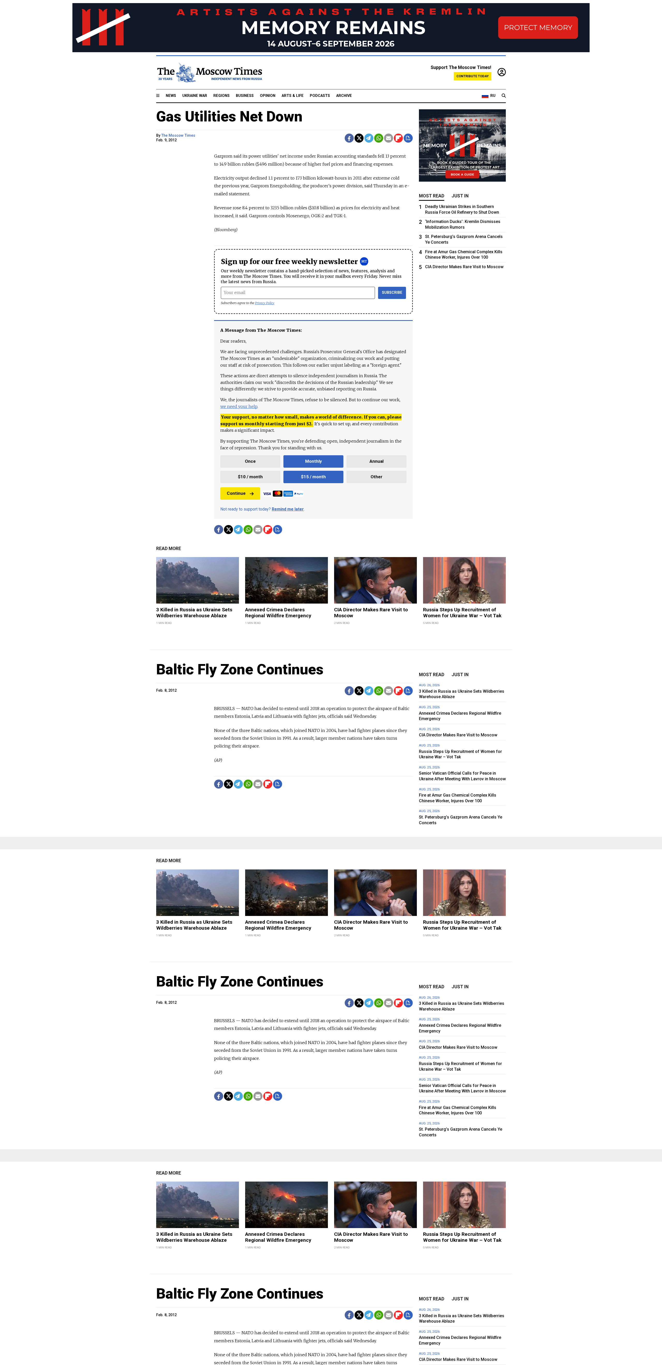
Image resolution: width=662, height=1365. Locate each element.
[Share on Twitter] (359, 138)
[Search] (504, 95)
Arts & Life (293, 96)
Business (245, 96)
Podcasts (320, 96)
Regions (221, 96)
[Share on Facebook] (349, 138)
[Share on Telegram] (368, 138)
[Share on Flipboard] (398, 138)
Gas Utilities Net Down (229, 116)
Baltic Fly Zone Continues (240, 669)
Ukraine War (194, 96)
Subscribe (392, 292)
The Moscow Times (178, 135)
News (171, 96)
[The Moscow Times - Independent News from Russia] (209, 72)
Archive (344, 96)
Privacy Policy (264, 303)
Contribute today (472, 76)
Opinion (267, 96)
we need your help (238, 406)
